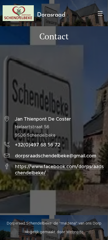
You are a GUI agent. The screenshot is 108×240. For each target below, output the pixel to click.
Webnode (75, 232)
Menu (100, 13)
